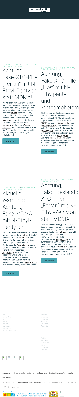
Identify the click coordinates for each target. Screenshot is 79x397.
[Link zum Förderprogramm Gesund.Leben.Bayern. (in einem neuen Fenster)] (9, 394)
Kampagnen (45, 340)
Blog (35, 65)
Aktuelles (27, 65)
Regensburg (45, 326)
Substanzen (45, 343)
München (44, 315)
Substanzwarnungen (12, 66)
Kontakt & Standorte (9, 331)
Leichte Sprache (7, 317)
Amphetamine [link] (8, 120)
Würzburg (44, 317)
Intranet (5, 324)
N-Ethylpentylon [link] (63, 123)
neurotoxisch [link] (31, 262)
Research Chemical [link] (58, 138)
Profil (4, 315)
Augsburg (44, 319)
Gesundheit (45, 347)
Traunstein (44, 321)
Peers (4, 319)
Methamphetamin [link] (48, 125)
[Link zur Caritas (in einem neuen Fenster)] (62, 394)
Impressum (6, 326)
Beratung (44, 345)
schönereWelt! (69, 382)
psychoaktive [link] (8, 125)
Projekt (43, 338)
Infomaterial (45, 349)
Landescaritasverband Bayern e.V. (30, 382)
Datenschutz (6, 328)
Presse (4, 321)
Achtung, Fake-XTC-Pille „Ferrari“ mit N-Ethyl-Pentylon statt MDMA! (19, 83)
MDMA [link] (14, 113)
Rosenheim (45, 324)
